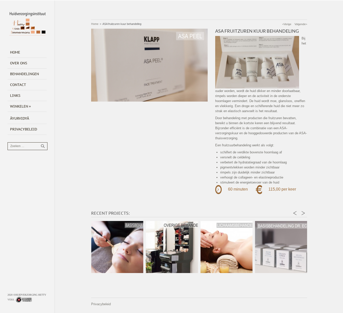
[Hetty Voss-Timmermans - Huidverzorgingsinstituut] (27, 24)
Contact (18, 84)
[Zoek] (43, 146)
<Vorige (286, 24)
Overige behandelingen (144, 263)
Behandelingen (24, 74)
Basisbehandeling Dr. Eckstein (253, 260)
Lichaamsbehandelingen (198, 263)
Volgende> (301, 24)
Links (15, 95)
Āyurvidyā (19, 118)
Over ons (18, 63)
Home (15, 52)
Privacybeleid (23, 129)
